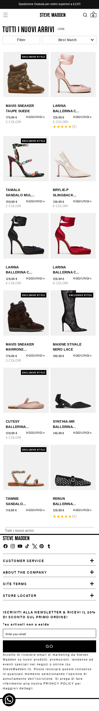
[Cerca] (85, 15)
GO (49, 646)
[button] (5, 15)
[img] (5, 546)
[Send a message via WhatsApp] (9, 699)
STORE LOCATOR (20, 595)
